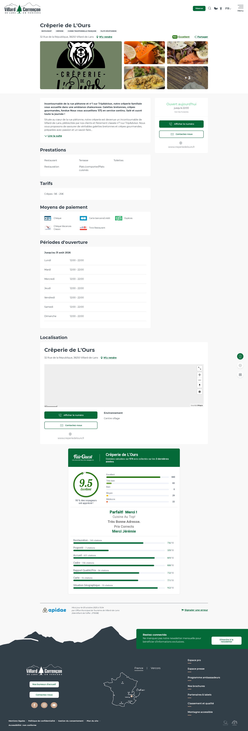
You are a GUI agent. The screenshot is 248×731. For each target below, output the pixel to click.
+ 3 (188, 77)
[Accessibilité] (221, 8)
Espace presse (196, 668)
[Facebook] (34, 705)
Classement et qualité (201, 703)
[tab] (139, 668)
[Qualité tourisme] (225, 722)
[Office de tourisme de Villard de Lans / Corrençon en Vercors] (22, 8)
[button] (210, 8)
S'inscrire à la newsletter (226, 640)
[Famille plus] (234, 722)
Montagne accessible (200, 712)
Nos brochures (196, 686)
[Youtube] (54, 705)
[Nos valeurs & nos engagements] (216, 9)
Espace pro (194, 660)
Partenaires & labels (199, 694)
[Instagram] (44, 705)
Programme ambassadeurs (204, 677)
